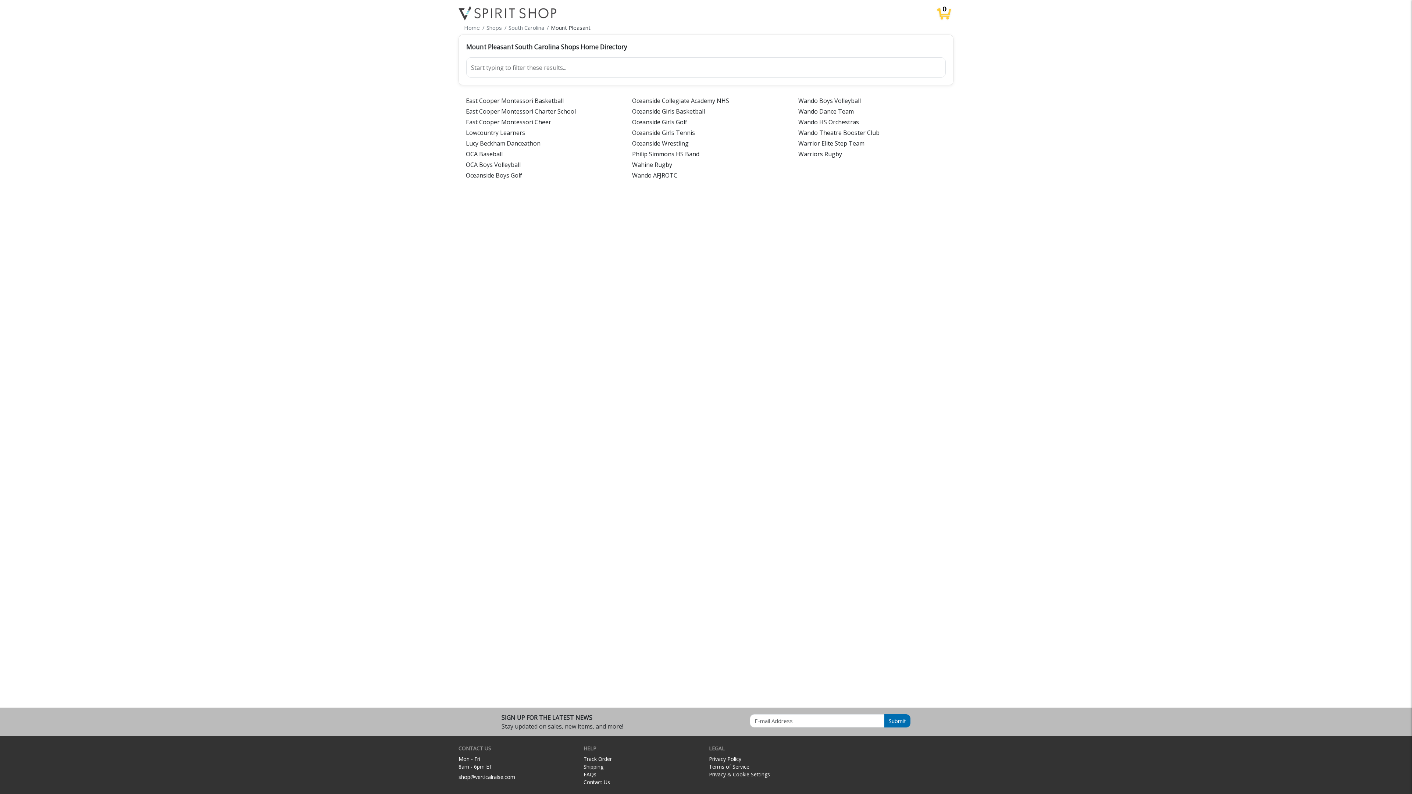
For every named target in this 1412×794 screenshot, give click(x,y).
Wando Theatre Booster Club (839, 133)
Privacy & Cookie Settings (739, 774)
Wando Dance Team (826, 111)
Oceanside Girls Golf (659, 122)
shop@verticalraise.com (487, 776)
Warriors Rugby (820, 154)
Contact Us (597, 782)
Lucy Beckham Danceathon (503, 143)
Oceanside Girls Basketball (668, 111)
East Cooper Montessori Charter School (521, 111)
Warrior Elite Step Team (831, 143)
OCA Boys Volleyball (493, 165)
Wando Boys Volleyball (829, 101)
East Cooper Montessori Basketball (515, 101)
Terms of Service (729, 766)
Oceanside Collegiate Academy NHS (680, 101)
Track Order (598, 758)
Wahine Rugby (652, 165)
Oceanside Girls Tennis (663, 133)
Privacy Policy (725, 758)
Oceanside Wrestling (660, 143)
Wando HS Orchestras (828, 122)
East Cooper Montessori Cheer (508, 122)
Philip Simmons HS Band (665, 154)
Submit (897, 721)
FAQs (590, 774)
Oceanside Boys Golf (494, 175)
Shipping (593, 766)
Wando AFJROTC (654, 175)
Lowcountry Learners (495, 133)
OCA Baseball (484, 154)
